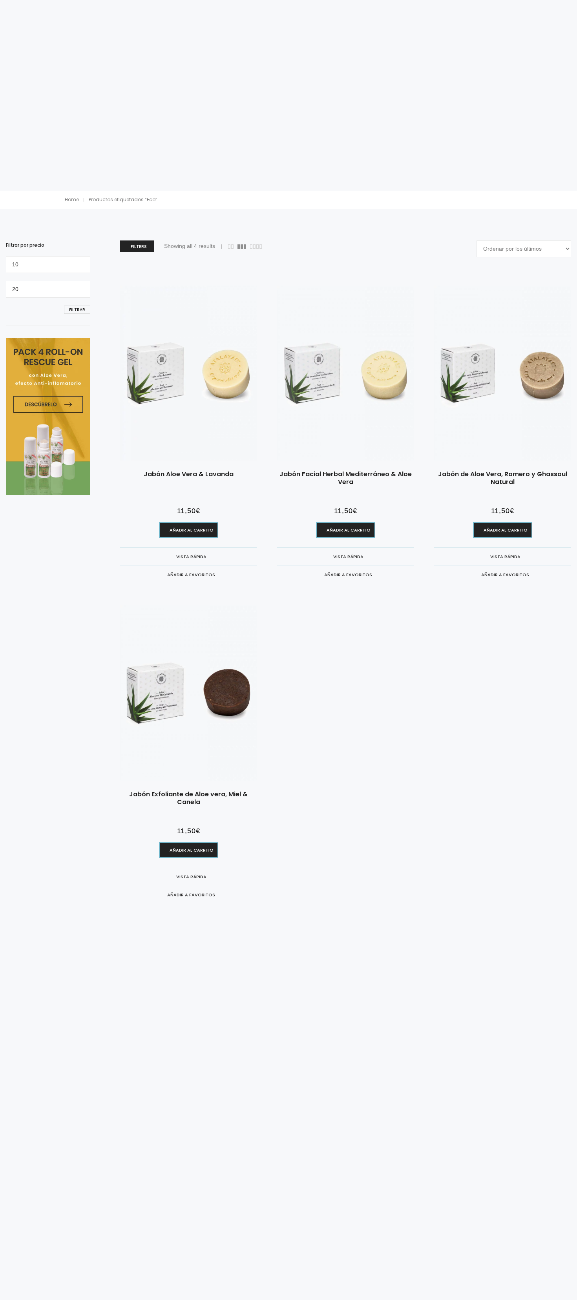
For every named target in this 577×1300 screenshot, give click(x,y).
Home (72, 199)
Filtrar (77, 310)
